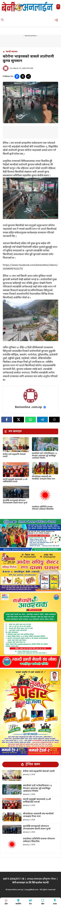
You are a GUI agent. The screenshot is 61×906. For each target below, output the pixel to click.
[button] (2, 20)
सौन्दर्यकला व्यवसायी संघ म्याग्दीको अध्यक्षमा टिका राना (43, 477)
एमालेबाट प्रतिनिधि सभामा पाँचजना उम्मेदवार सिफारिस (42, 508)
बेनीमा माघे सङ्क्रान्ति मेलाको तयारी (14, 455)
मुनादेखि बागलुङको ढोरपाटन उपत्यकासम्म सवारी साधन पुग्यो (15, 501)
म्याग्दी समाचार (11, 51)
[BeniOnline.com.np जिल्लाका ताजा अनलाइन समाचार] (27, 6)
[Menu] (57, 20)
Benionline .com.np (28, 407)
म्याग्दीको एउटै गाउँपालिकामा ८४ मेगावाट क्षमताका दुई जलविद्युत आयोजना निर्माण (44, 456)
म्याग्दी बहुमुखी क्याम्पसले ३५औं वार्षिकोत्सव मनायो (15, 480)
